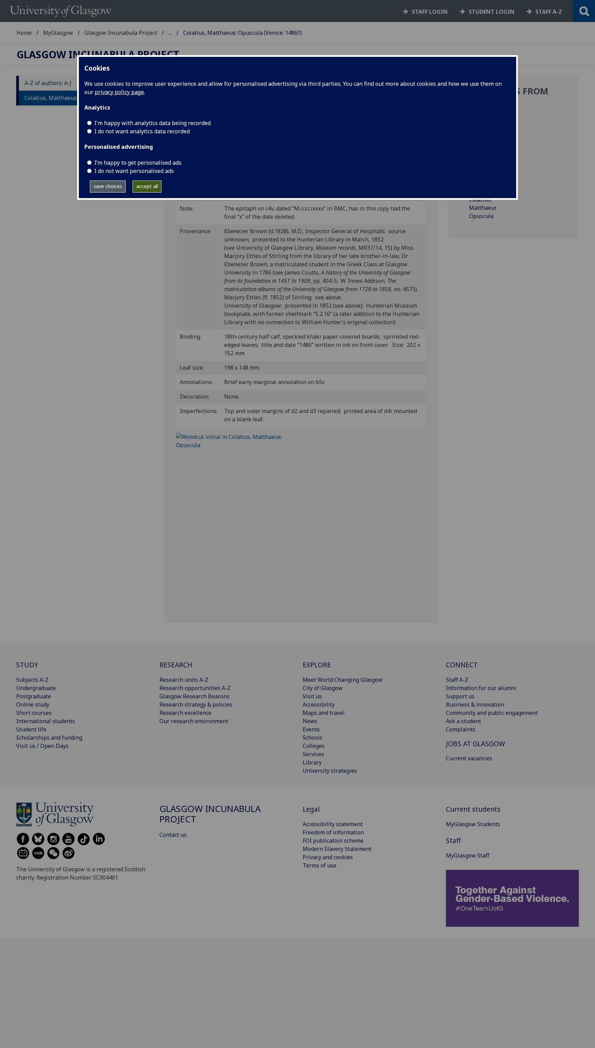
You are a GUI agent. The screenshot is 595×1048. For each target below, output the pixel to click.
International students (45, 721)
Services (313, 754)
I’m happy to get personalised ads (137, 162)
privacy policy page (119, 92)
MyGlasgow (58, 33)
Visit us (312, 696)
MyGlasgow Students (473, 824)
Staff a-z (548, 12)
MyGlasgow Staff (467, 855)
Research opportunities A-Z (195, 688)
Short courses (34, 713)
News (310, 721)
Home (24, 33)
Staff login (430, 12)
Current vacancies (469, 758)
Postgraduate (33, 696)
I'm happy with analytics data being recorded (152, 123)
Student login (491, 12)
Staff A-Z (457, 680)
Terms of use (319, 865)
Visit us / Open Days (42, 746)
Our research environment (193, 721)
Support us (460, 696)
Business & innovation (475, 704)
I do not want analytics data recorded (142, 131)
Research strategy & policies (195, 704)
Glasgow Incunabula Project (120, 33)
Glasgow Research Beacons (194, 696)
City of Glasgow (323, 688)
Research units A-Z (183, 680)
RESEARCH (175, 664)
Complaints (461, 729)
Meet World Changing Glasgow (343, 680)
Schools (312, 737)
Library (312, 762)
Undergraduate (36, 688)
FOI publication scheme (333, 840)
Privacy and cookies (328, 857)
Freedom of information (333, 832)
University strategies (330, 770)
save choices (108, 186)
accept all (147, 186)
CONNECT (462, 664)
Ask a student (463, 721)
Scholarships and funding (49, 737)
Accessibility (319, 704)
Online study (32, 704)
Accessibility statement (333, 824)
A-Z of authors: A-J (47, 83)
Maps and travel (324, 713)
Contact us (173, 835)
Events (311, 729)
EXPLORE (317, 664)
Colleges (314, 746)
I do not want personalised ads (134, 171)
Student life (31, 729)
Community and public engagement (492, 713)
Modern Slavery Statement (337, 849)
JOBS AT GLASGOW (475, 743)
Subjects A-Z (32, 680)
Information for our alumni (481, 688)
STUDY (27, 664)
